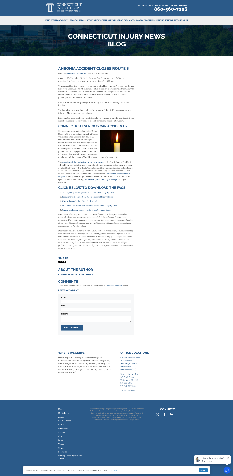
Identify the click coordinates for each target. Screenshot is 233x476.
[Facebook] (164, 414)
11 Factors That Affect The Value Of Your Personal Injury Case (89, 205)
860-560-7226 (170, 9)
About (64, 20)
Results (91, 20)
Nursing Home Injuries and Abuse (172, 20)
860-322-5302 (126, 366)
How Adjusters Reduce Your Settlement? (79, 201)
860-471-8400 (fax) (128, 369)
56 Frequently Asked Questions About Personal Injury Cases (88, 192)
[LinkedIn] (171, 414)
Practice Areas (77, 20)
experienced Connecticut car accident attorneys (83, 162)
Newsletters (102, 20)
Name (63, 298)
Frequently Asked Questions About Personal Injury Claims (87, 197)
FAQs (126, 20)
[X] (157, 414)
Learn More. (113, 470)
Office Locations (134, 353)
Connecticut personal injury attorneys (100, 179)
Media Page (55, 20)
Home (47, 20)
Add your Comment (113, 286)
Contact (140, 20)
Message (65, 314)
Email (64, 306)
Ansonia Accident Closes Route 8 (93, 68)
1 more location (127, 391)
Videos (132, 20)
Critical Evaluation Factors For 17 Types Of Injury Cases (86, 210)
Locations (150, 20)
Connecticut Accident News (76, 74)
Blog (120, 20)
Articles (113, 20)
